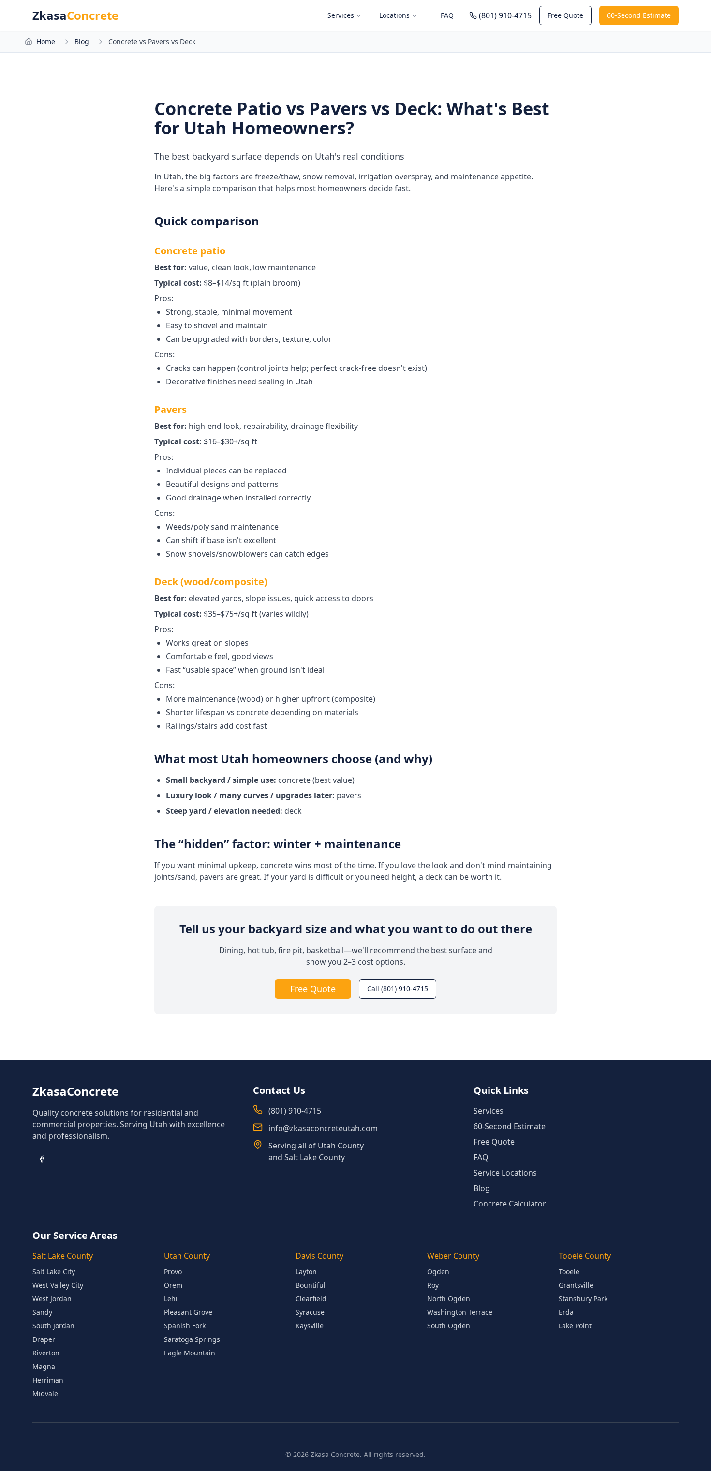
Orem (173, 1285)
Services (340, 15)
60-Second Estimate (639, 15)
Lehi (171, 1298)
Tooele (569, 1271)
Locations (394, 15)
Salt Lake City (53, 1271)
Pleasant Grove (188, 1312)
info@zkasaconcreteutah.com (323, 1128)
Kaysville (310, 1325)
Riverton (45, 1352)
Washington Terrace (459, 1312)
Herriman (47, 1379)
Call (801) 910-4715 (397, 988)
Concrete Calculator (510, 1203)
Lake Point (575, 1325)
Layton (306, 1271)
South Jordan (53, 1325)
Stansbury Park (583, 1298)
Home (45, 41)
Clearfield (311, 1298)
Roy (433, 1285)
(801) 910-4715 (294, 1110)
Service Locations (505, 1172)
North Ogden (448, 1298)
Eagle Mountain (189, 1352)
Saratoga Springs (192, 1339)
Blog (81, 41)
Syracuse (310, 1312)
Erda (566, 1312)
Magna (43, 1366)
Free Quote (565, 15)
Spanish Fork (185, 1325)
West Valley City (57, 1285)
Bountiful (311, 1285)
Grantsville (576, 1285)
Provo (173, 1271)
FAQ (447, 15)
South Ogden (448, 1325)
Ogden (438, 1271)
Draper (43, 1339)
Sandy (42, 1312)
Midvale (45, 1393)
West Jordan (52, 1298)
